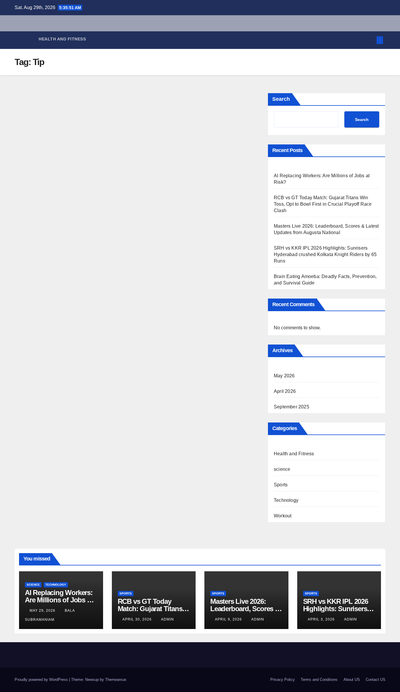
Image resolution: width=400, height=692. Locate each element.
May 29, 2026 (43, 611)
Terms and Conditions (319, 679)
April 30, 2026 (137, 619)
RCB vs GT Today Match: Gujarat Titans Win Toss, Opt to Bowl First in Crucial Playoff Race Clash (323, 204)
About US (351, 679)
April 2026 (285, 391)
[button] (370, 40)
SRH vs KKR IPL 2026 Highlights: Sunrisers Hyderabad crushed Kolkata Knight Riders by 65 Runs (325, 254)
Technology (286, 500)
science (282, 469)
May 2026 (284, 375)
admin (167, 619)
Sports (281, 484)
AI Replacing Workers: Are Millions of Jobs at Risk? (59, 600)
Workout (282, 515)
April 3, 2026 (322, 619)
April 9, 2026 (229, 619)
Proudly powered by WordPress (42, 679)
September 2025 (291, 406)
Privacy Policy (282, 679)
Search (281, 99)
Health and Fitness (62, 39)
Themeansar (115, 679)
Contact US (375, 679)
